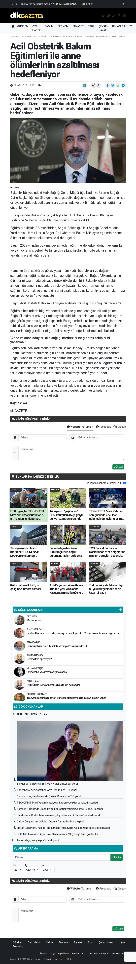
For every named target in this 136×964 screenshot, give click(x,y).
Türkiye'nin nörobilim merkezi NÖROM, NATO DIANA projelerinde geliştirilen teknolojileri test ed (27, 555)
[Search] (123, 3)
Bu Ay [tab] (43, 714)
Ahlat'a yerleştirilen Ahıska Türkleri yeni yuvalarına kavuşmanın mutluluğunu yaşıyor (66, 590)
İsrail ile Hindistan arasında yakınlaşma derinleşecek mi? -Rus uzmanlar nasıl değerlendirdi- (74, 633)
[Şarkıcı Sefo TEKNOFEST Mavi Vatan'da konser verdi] (70, 751)
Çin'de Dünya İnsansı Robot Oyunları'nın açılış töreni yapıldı (50, 821)
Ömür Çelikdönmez (37, 694)
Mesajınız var (34, 620)
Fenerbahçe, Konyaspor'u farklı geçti (38, 840)
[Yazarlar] (112, 15)
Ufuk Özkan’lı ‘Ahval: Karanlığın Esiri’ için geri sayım (53, 685)
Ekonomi (63, 26)
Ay (26, 865)
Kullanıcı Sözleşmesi (99, 953)
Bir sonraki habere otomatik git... (104, 483)
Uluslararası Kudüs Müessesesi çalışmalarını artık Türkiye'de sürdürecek (59, 815)
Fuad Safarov (34, 629)
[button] (12, 3)
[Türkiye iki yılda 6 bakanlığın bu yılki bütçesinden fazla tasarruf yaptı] (107, 572)
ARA (118, 857)
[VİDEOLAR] (102, 15)
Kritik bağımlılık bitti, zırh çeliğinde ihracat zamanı (25, 587)
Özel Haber (36, 28)
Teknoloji (119, 26)
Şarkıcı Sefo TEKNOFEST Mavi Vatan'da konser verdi (47, 783)
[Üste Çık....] (123, 942)
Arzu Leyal (32, 616)
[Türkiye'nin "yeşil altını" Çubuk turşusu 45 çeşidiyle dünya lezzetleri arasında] (68, 498)
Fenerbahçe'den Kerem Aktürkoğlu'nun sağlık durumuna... (51, 4)
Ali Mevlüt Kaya (35, 655)
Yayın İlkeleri (63, 953)
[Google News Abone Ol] (84, 85)
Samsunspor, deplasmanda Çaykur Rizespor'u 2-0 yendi (49, 796)
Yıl (43, 865)
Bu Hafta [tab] (31, 714)
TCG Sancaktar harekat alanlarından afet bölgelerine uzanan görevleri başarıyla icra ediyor (107, 553)
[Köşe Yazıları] (19, 620)
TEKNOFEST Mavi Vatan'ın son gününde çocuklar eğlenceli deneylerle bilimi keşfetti (105, 516)
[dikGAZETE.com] (26, 15)
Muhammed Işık (35, 668)
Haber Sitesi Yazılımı (53, 959)
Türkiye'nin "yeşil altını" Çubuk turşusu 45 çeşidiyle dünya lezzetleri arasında (67, 515)
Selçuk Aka (32, 681)
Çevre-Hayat (103, 28)
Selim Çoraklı (34, 642)
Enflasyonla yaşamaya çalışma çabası (47, 672)
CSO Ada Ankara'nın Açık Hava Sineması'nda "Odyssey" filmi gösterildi (57, 834)
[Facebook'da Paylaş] (107, 85)
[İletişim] (117, 15)
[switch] (124, 483)
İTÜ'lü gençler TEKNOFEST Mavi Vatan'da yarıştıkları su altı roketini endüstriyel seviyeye (27, 516)
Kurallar (75, 953)
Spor (91, 26)
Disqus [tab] (121, 426)
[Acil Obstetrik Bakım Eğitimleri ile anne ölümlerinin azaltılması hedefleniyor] (68, 150)
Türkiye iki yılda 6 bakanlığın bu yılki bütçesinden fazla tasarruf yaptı (106, 589)
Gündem (22, 26)
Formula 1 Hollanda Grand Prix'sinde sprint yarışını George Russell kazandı (60, 808)
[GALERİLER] (107, 15)
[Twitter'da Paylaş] (112, 85)
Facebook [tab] (105, 426)
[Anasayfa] (13, 26)
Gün (15, 865)
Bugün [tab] (17, 714)
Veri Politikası (118, 953)
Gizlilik (85, 953)
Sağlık (49, 26)
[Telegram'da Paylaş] (123, 85)
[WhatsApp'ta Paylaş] (117, 85)
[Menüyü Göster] (124, 15)
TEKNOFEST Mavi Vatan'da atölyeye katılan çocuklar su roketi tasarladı (57, 802)
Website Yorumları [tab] (81, 426)
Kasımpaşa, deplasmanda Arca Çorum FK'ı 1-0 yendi (47, 790)
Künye (52, 953)
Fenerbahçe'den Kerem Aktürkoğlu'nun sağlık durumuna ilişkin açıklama (66, 552)
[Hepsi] (120, 610)
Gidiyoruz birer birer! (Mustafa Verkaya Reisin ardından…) (57, 646)
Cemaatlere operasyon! (39, 659)
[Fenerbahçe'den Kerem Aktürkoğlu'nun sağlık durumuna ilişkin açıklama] (68, 535)
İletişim (43, 953)
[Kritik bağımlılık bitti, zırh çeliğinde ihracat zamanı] (28, 572)
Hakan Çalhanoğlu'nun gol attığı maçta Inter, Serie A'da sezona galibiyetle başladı (63, 827)
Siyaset (78, 26)
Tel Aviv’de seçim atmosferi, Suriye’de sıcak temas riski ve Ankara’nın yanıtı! (66, 697)
